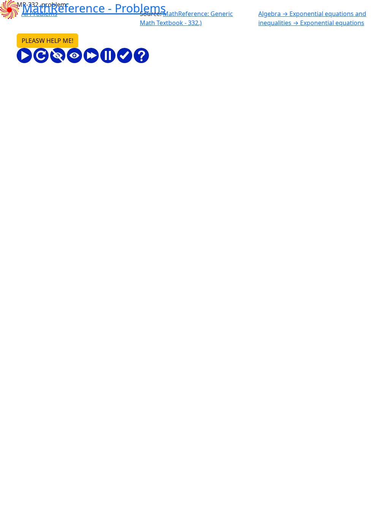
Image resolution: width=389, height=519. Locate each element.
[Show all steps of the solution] (74, 55)
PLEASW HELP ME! (47, 40)
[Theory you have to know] (141, 55)
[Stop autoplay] (107, 55)
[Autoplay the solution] (91, 55)
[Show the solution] (124, 55)
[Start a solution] (24, 55)
